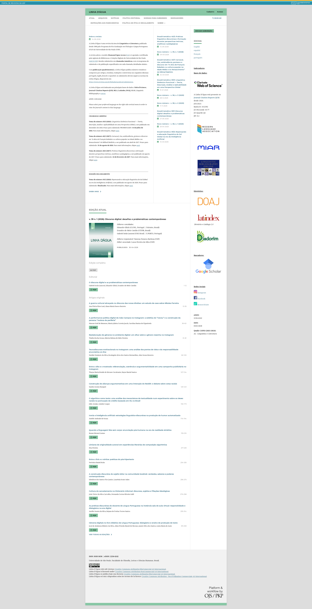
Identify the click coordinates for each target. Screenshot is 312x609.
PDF (92, 270)
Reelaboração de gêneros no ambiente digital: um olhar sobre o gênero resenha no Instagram (131, 335)
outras (103, 93)
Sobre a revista (95, 36)
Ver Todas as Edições (99, 534)
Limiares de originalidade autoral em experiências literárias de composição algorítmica (128, 445)
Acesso (220, 12)
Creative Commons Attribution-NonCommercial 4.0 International (141, 571)
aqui (117, 131)
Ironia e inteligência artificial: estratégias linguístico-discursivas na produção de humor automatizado (134, 415)
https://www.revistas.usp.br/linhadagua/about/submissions (111, 82)
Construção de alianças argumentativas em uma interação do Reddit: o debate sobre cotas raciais (133, 384)
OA (128, 55)
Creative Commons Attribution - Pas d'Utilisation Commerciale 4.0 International (174, 576)
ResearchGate (203, 304)
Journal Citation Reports (204, 97)
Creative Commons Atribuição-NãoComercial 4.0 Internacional (140, 569)
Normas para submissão (155, 18)
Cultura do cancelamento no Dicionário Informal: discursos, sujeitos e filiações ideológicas (129, 491)
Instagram (201, 293)
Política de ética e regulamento (138, 23)
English (197, 47)
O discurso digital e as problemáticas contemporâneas (113, 282)
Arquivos (102, 18)
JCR (217, 97)
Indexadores (177, 18)
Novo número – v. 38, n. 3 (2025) (170, 95)
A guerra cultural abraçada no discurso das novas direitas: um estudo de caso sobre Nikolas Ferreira (134, 303)
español (197, 50)
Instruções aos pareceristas (105, 23)
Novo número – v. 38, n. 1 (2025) (170, 124)
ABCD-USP (93, 61)
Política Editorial (131, 18)
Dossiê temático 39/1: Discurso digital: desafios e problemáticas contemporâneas (171, 113)
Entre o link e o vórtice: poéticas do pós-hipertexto (111, 459)
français (197, 54)
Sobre (161, 23)
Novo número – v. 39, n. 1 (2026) (170, 52)
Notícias (115, 18)
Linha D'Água (97, 12)
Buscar (217, 18)
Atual (92, 18)
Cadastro (210, 12)
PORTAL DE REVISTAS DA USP (13, 3)
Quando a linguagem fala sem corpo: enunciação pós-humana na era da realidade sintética (130, 430)
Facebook (201, 298)
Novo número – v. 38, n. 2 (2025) (170, 103)
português (198, 57)
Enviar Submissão (203, 31)
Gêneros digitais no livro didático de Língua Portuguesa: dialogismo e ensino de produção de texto (133, 523)
